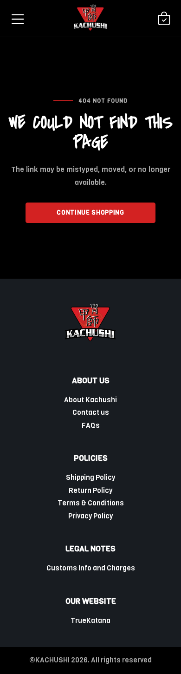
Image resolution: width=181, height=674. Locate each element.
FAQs (91, 425)
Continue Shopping (90, 212)
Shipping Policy (90, 477)
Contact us (90, 412)
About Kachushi (90, 400)
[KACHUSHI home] (90, 18)
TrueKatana (90, 620)
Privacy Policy (90, 516)
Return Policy (90, 490)
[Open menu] (17, 18)
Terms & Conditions (91, 503)
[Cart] (164, 18)
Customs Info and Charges (90, 568)
